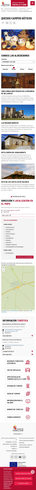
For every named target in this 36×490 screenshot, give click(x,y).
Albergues (9, 242)
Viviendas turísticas (11, 244)
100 (30, 69)
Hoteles (8, 236)
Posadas (8, 231)
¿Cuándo (8, 351)
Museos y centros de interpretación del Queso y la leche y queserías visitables (16, 10)
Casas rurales (10, 229)
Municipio (5, 69)
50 (22, 69)
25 (14, 69)
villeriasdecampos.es (10, 331)
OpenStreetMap (13, 310)
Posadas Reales (10, 227)
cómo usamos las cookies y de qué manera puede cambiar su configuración (8, 484)
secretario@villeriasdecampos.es (13, 329)
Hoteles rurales (10, 234)
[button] (3, 268)
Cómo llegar (5, 215)
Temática (4, 59)
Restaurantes (9, 253)
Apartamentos (9, 238)
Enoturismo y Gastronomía (11, 8)
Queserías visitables (12, 11)
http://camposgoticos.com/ (11, 210)
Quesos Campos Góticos (25, 11)
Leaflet (4, 310)
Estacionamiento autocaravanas (14, 247)
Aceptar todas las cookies (23, 473)
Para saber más (7, 336)
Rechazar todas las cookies (23, 478)
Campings (8, 240)
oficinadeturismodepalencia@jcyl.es (14, 345)
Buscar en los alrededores (24, 257)
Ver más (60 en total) (19, 196)
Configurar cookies (23, 483)
